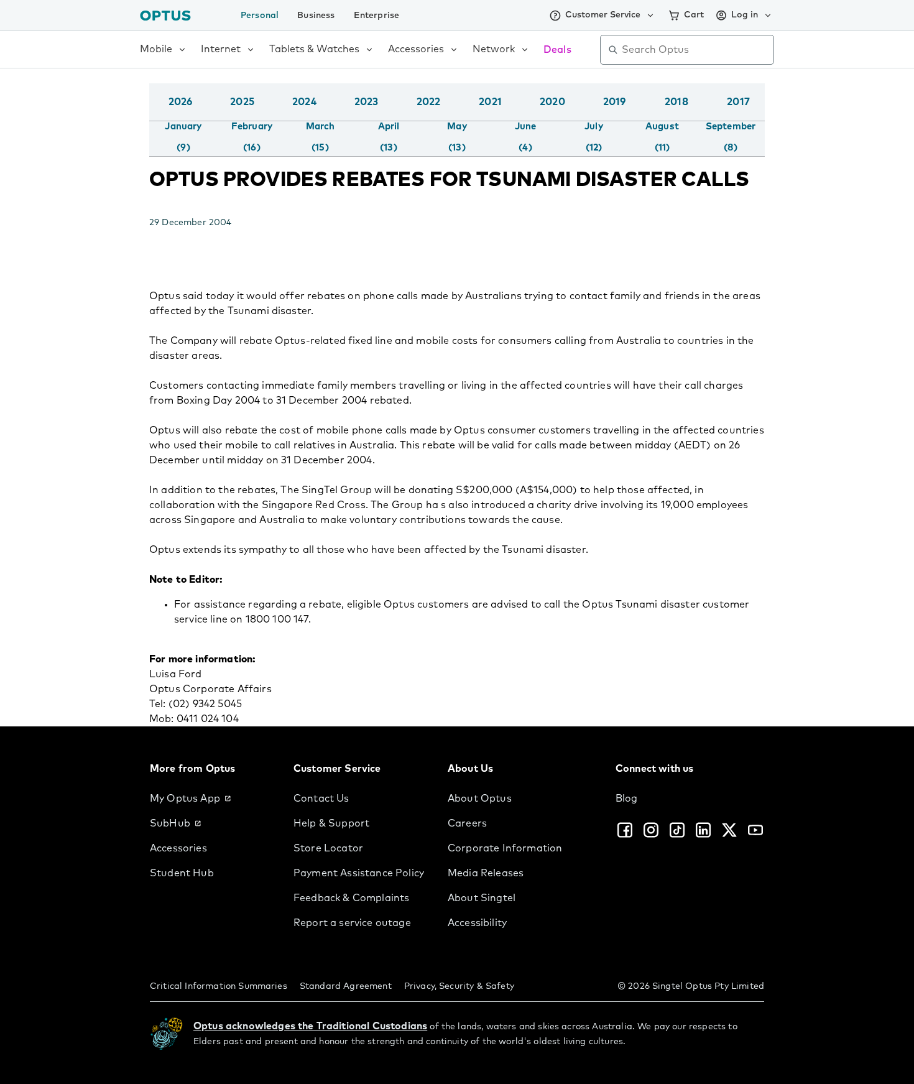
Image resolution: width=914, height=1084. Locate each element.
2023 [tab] (366, 102)
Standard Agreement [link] (346, 986)
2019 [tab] (614, 102)
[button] (761, 114)
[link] (212, 798)
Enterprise (377, 15)
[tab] (183, 137)
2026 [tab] (180, 102)
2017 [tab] (738, 102)
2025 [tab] (242, 102)
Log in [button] (744, 15)
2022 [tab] (429, 102)
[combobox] (696, 50)
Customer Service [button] (602, 15)
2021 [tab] (490, 102)
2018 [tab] (676, 102)
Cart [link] (694, 15)
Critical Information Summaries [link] (218, 986)
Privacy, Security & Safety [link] (459, 986)
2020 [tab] (552, 102)
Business (316, 15)
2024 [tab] (304, 102)
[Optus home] (165, 15)
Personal (260, 15)
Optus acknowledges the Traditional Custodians (310, 1026)
